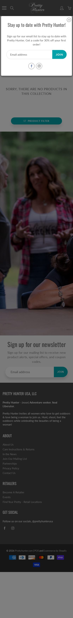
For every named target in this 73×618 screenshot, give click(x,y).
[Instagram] (39, 66)
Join (59, 54)
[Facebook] (31, 66)
